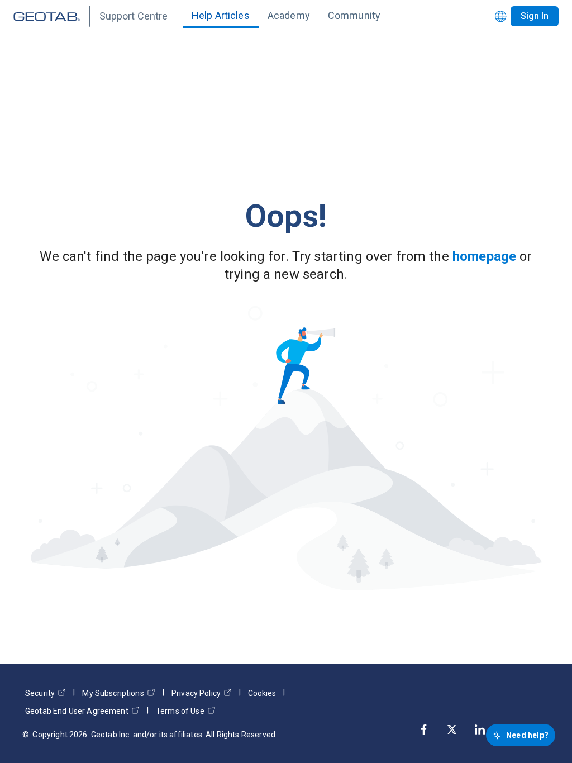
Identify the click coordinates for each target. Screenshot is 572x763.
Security (40, 693)
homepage (484, 256)
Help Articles (221, 15)
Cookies (262, 693)
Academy (289, 15)
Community (354, 15)
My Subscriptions (113, 693)
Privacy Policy (196, 693)
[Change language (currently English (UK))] (501, 16)
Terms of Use (180, 711)
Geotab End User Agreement (76, 711)
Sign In (535, 16)
